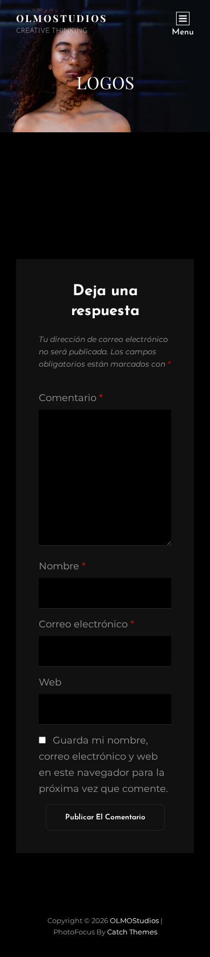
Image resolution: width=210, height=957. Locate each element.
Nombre (62, 566)
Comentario (71, 398)
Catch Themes (132, 931)
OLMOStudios (62, 18)
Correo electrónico (86, 624)
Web (50, 682)
